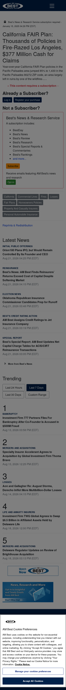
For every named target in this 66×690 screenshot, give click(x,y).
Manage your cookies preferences (33, 671)
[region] (33, 650)
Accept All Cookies (33, 681)
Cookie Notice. (22, 664)
